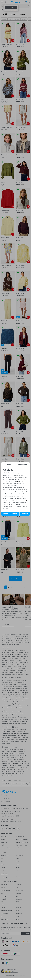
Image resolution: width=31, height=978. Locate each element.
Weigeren (14, 513)
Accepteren (24, 513)
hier (26, 500)
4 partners (20, 481)
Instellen (5, 513)
